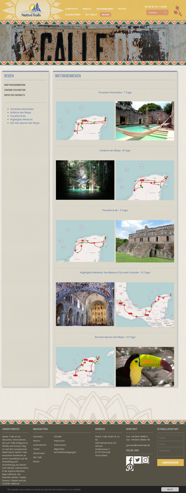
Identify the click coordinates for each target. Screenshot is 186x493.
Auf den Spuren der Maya (25, 122)
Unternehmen (104, 8)
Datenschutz (60, 445)
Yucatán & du (18, 116)
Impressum (59, 440)
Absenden (170, 462)
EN (149, 6)
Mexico (87, 8)
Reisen (105, 14)
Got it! (170, 489)
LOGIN (163, 6)
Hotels (122, 8)
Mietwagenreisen (14, 84)
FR (156, 6)
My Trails (91, 14)
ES (153, 6)
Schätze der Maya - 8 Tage (115, 150)
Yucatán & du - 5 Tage (115, 210)
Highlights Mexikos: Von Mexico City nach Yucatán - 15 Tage (115, 272)
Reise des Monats (14, 95)
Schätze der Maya (20, 112)
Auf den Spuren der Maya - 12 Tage (115, 337)
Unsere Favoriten (14, 90)
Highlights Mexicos (21, 119)
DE (146, 6)
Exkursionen (73, 14)
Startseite (71, 8)
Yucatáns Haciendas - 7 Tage (115, 92)
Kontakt (58, 436)
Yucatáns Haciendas (22, 109)
